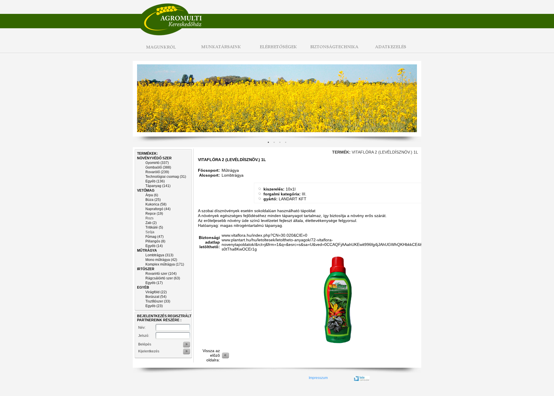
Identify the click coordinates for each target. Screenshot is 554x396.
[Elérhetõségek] (277, 50)
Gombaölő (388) (158, 167)
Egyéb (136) (155, 181)
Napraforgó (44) (158, 209)
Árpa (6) (151, 195)
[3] (286, 142)
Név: (141, 328)
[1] (274, 142)
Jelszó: (143, 336)
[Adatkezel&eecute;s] (392, 50)
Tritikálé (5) (154, 227)
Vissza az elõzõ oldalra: (211, 355)
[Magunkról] (161, 50)
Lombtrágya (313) (159, 255)
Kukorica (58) (155, 204)
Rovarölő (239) (157, 172)
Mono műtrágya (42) (161, 260)
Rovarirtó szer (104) (161, 274)
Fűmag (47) (154, 237)
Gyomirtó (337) (157, 163)
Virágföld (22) (156, 292)
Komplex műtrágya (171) (164, 264)
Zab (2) (151, 223)
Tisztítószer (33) (157, 301)
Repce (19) (154, 214)
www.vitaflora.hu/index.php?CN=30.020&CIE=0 (264, 235)
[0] (268, 142)
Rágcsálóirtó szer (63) (162, 278)
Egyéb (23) (154, 306)
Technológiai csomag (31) (165, 177)
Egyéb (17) (154, 283)
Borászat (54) (155, 297)
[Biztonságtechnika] (335, 50)
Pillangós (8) (155, 241)
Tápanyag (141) (158, 186)
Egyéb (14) (154, 246)
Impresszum (318, 378)
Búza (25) (153, 200)
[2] (280, 142)
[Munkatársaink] (219, 50)
